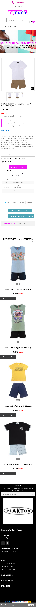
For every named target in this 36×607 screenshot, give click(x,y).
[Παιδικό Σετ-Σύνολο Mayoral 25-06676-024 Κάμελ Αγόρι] (10, 96)
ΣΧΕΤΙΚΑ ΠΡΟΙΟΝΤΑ (9, 223)
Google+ (22, 202)
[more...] (5, 130)
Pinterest (30, 202)
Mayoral (17, 126)
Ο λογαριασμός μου (7, 580)
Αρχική (4, 45)
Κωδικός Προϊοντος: (10, 120)
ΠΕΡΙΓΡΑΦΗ (21, 223)
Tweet (7, 202)
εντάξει (31, 605)
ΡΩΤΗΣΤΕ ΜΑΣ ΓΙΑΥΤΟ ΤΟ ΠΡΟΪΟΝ (21, 216)
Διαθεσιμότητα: (8, 123)
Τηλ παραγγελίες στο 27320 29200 (20, 210)
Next (32, 96)
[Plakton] (18, 511)
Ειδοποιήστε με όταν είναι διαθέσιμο (13, 158)
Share (14, 202)
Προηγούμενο (3, 96)
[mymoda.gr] (18, 13)
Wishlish (23, 170)
